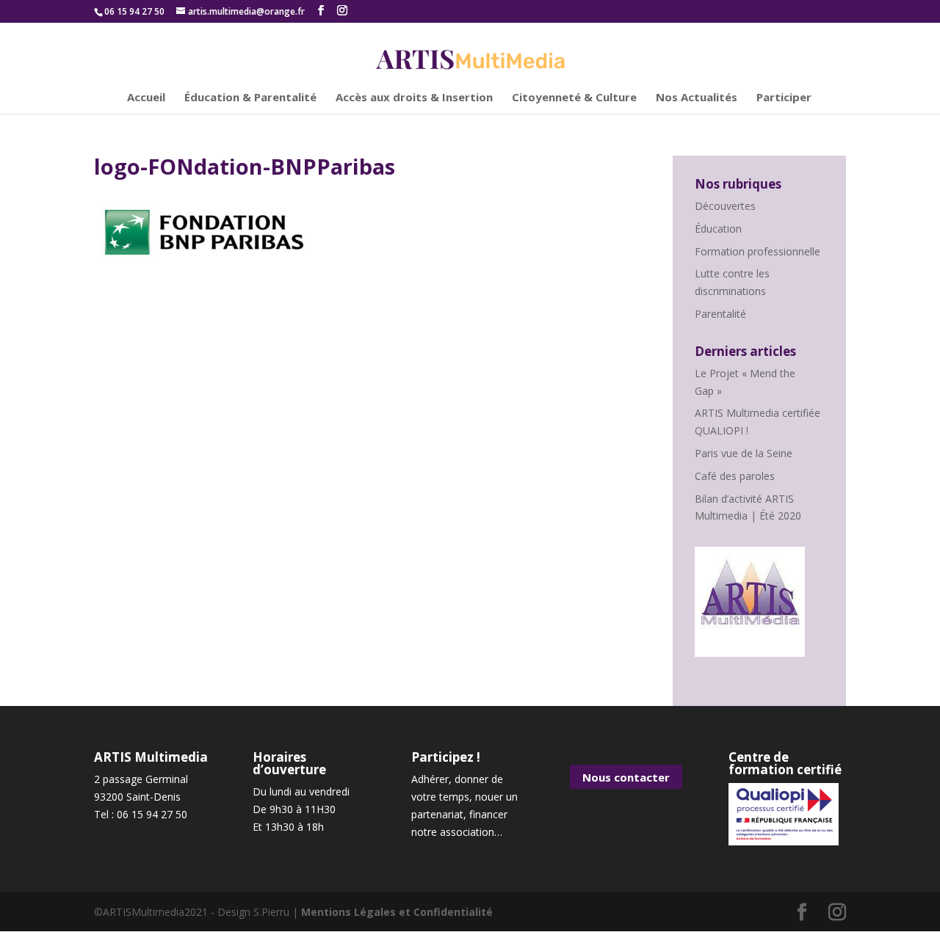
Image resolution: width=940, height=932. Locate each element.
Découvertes (725, 206)
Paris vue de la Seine (743, 453)
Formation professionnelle (757, 251)
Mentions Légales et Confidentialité (397, 912)
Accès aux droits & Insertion (414, 98)
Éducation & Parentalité (250, 98)
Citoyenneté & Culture (574, 98)
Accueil (146, 98)
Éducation (718, 229)
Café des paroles (735, 476)
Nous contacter (626, 776)
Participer (783, 98)
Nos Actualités (696, 98)
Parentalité (720, 314)
